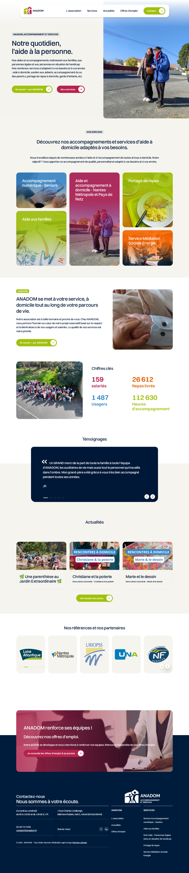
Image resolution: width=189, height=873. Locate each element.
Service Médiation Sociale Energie (156, 854)
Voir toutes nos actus (91, 598)
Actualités (116, 825)
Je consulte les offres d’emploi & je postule (51, 753)
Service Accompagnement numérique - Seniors (156, 820)
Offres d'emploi (118, 831)
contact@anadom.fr (26, 830)
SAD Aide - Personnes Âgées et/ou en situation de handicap (157, 837)
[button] (146, 496)
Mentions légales (80, 842)
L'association (117, 818)
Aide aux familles (151, 828)
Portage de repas (151, 845)
